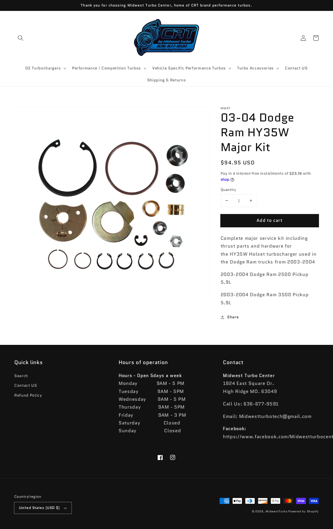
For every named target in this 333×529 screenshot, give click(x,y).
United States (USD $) (39, 507)
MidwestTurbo (276, 511)
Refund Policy (28, 395)
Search (21, 376)
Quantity (228, 189)
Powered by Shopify (303, 511)
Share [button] (233, 317)
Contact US (25, 385)
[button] (20, 38)
